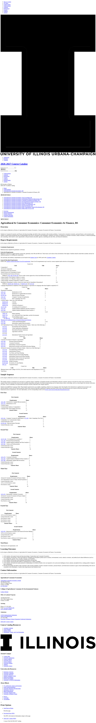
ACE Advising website (6, 609)
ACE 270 (3, 343)
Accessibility (7, 699)
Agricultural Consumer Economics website (11, 580)
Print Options (5, 219)
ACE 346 (4, 353)
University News (8, 660)
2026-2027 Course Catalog (14, 163)
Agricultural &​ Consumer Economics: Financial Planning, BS (18, 205)
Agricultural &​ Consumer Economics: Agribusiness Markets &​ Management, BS (23, 199)
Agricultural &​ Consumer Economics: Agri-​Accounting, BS (18, 197)
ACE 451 (4, 331)
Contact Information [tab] (8, 216)
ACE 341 (3, 321)
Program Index (7, 180)
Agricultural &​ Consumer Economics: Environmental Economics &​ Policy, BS (22, 201)
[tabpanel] (48, 231)
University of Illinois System (10, 694)
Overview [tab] (6, 211)
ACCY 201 (3, 307)
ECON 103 (15, 275)
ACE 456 (4, 359)
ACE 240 (3, 341)
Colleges (6, 11)
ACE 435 (4, 328)
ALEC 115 (5, 315)
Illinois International (8, 691)
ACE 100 (10, 275)
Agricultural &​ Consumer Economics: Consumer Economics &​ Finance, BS (22, 200)
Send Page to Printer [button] (8, 708)
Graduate (6, 7)
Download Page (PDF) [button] (9, 713)
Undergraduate (7, 6)
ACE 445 (4, 356)
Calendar (6, 160)
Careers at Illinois (8, 659)
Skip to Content (7, 1)
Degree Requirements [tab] (9, 212)
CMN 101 (4, 313)
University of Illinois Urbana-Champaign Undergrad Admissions (16, 619)
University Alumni (8, 663)
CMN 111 (4, 317)
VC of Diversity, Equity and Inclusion (13, 685)
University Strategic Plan (9, 692)
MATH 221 (17, 283)
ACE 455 (4, 335)
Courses (5, 10)
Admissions (6, 157)
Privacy (5, 696)
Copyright (6, 698)
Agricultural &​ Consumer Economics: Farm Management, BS (18, 203)
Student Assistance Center (10, 676)
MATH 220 (10, 283)
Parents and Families (8, 678)
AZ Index (6, 3)
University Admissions (9, 657)
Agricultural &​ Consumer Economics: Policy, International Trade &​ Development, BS (24, 207)
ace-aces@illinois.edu (9, 607)
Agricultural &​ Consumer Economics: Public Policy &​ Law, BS (19, 208)
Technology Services (9, 690)
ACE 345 (4, 351)
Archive (5, 12)
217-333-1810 (4, 586)
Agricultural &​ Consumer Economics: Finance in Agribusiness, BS (19, 204)
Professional (6, 8)
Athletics (6, 664)
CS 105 (4, 298)
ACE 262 (31, 283)
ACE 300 (3, 323)
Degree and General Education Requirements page (57, 389)
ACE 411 (4, 326)
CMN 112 (7, 318)
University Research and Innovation (12, 688)
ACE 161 (3, 297)
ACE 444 (4, 354)
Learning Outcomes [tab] (8, 215)
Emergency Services (8, 672)
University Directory (8, 674)
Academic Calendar (8, 628)
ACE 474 (3, 344)
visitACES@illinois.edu (6, 616)
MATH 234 (24, 283)
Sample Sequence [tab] (8, 213)
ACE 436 (4, 330)
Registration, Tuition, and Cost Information (14, 632)
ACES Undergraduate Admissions (9, 615)
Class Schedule (7, 629)
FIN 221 (4, 364)
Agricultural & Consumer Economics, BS (13, 191)
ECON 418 (5, 361)
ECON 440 (5, 363)
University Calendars (9, 673)
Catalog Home (7, 4)
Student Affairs (7, 630)
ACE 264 (3, 310)
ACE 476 (3, 346)
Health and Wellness (8, 677)
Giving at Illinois (8, 662)
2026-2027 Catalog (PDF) (10, 718)
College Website (4, 592)
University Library (8, 666)
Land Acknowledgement (9, 687)
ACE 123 (3, 292)
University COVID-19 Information (12, 680)
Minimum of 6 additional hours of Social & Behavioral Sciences (16, 320)
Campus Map (7, 656)
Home (5, 188)
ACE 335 (4, 349)
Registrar (6, 158)
